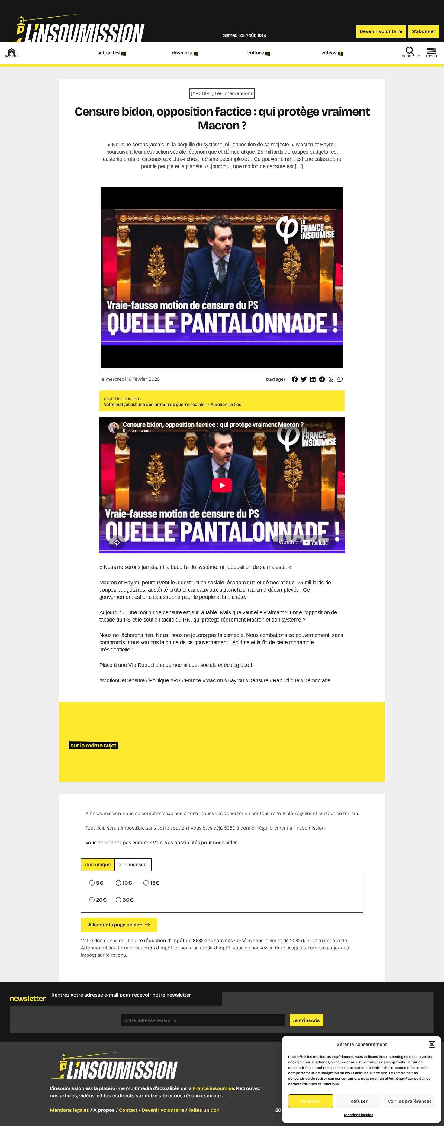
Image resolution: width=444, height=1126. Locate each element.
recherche (410, 55)
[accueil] (11, 52)
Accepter (310, 1101)
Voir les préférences (410, 1101)
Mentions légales (358, 1115)
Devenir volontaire (163, 1110)
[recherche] (410, 51)
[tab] (97, 864)
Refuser (359, 1101)
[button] (432, 1044)
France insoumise (213, 1088)
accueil (11, 56)
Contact (128, 1110)
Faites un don (204, 1110)
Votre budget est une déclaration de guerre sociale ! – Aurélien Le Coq (173, 404)
